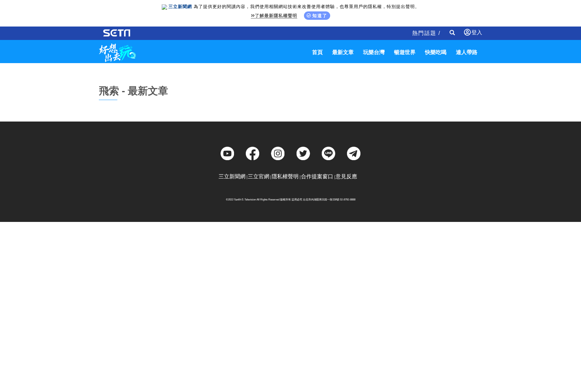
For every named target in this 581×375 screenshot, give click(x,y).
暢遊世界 (405, 52)
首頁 (317, 52)
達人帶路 (466, 52)
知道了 (319, 15)
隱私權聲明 (285, 176)
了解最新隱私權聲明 (276, 15)
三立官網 (258, 176)
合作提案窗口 (317, 176)
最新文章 (343, 52)
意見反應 (346, 176)
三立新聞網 (232, 176)
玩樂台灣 (374, 52)
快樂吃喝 (436, 52)
